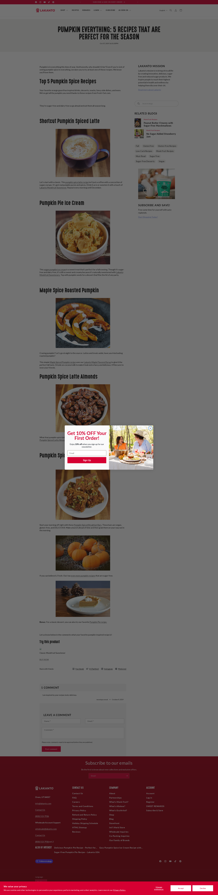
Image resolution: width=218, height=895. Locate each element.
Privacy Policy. (119, 890)
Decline (203, 888)
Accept (181, 888)
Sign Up (87, 460)
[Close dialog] (150, 428)
